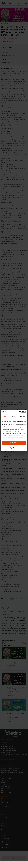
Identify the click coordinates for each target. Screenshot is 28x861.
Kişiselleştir (13, 448)
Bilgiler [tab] (14, 416)
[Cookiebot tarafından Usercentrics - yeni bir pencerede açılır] (19, 412)
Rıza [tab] (5, 416)
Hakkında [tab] (23, 416)
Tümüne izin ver (14, 442)
